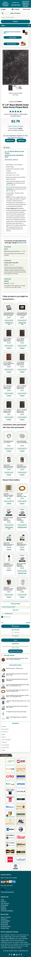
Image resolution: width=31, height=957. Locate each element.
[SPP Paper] (10, 844)
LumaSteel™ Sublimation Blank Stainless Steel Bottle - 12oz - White (8, 565)
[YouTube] (14, 954)
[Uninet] (10, 859)
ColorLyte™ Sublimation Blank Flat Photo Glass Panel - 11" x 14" (8, 589)
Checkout (16, 626)
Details (7, 147)
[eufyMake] (10, 791)
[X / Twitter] (21, 954)
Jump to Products (15, 13)
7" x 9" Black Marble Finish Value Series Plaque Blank (20, 363)
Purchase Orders (6, 926)
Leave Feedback (5, 921)
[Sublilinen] (20, 844)
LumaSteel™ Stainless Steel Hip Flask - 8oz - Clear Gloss (18, 701)
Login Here (21, 140)
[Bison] (20, 761)
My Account (4, 924)
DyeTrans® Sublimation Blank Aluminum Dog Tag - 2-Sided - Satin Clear (9, 466)
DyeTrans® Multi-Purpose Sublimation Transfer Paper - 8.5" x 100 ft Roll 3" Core (17, 696)
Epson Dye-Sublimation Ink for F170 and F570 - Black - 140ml (17, 674)
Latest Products (5, 747)
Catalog (3, 750)
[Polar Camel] (20, 829)
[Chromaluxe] (10, 769)
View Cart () (26, 9)
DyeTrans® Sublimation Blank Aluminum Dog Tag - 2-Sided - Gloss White (22, 466)
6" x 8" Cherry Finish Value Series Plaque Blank (9, 363)
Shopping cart (8, 613)
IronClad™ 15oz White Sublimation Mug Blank (22, 589)
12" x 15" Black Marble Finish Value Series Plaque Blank (8, 387)
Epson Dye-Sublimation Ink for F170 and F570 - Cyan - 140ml (17, 707)
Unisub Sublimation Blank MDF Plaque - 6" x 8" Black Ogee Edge (22, 314)
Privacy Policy (5, 928)
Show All (23, 243)
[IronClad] (10, 814)
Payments (3, 909)
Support (3, 734)
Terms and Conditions (7, 910)
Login (15, 640)
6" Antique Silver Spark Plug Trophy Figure (16, 711)
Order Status (4, 905)
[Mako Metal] (20, 822)
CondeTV (3, 907)
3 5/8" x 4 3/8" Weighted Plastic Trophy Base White (16, 718)
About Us (4, 737)
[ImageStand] (20, 807)
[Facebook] (9, 954)
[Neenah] (10, 829)
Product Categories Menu (8, 606)
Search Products (5, 917)
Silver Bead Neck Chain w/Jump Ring (22, 442)
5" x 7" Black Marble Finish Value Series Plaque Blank (20, 340)
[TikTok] (16, 954)
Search (15, 21)
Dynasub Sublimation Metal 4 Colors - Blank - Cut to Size (8, 495)
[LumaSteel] (20, 814)
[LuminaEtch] (10, 822)
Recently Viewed (9, 655)
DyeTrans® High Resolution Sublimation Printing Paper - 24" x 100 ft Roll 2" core (17, 685)
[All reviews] (15, 112)
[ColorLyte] (20, 769)
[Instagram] (11, 954)
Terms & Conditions (6, 739)
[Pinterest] (19, 954)
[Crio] (10, 776)
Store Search (5, 731)
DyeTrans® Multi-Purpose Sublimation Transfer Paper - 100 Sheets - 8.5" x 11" (9, 519)
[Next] (27, 67)
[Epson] (20, 784)
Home (2, 899)
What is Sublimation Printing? (5, 4)
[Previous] (3, 67)
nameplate (9, 183)
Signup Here (10, 140)
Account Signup (5, 745)
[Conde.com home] (15, 9)
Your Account (5, 903)
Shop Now (4, 726)
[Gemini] (10, 799)
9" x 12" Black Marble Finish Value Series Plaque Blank (7, 411)
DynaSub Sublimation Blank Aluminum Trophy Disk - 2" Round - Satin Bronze (17, 659)
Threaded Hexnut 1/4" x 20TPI (8, 442)
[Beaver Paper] (10, 761)
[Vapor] (15, 867)
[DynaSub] (10, 784)
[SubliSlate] (20, 852)
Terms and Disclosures (7, 892)
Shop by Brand (5, 729)
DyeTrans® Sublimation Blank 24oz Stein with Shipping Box (17, 680)
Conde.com (15, 2)
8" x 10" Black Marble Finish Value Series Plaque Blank (7, 340)
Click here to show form (15, 651)
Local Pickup (4, 922)
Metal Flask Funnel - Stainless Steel (14, 668)
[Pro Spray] (10, 837)
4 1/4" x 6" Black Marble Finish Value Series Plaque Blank (21, 387)
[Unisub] (20, 859)
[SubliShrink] (10, 852)
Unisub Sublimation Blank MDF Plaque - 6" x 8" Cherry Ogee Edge (9, 314)
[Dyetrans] (20, 776)
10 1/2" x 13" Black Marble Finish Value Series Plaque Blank (22, 411)
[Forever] (20, 791)
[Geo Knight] (20, 799)
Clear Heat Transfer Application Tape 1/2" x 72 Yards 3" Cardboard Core (17, 690)
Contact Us (4, 742)
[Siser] (20, 837)
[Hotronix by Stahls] (10, 806)
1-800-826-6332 (15, 5)
